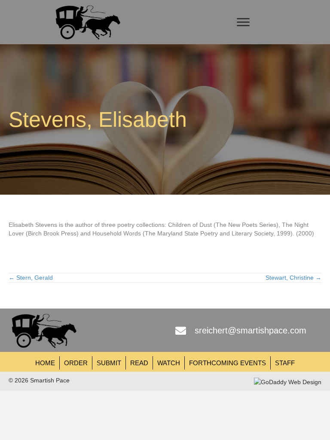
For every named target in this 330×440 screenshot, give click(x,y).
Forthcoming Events (227, 363)
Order (76, 363)
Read (139, 363)
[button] (243, 22)
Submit (109, 363)
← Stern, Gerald (31, 277)
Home (45, 363)
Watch (168, 363)
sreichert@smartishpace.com (250, 330)
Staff (285, 363)
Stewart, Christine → (293, 277)
